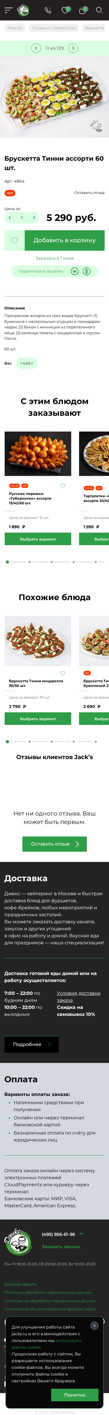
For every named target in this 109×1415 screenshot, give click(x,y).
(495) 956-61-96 (58, 1234)
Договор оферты (20, 1284)
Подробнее (27, 1044)
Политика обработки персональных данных (48, 1292)
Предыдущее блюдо (36, 48)
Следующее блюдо (73, 48)
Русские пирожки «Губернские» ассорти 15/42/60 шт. (30, 498)
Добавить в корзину (65, 240)
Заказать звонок (61, 1246)
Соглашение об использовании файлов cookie (50, 1309)
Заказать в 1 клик (54, 258)
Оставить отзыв (89, 192)
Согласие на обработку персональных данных (50, 1300)
